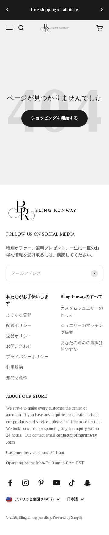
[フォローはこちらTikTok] (72, 483)
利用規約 (14, 367)
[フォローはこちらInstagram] (25, 483)
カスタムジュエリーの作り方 (82, 311)
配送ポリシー (18, 325)
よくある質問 (18, 315)
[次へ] (102, 10)
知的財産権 (16, 377)
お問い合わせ (18, 346)
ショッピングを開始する (54, 118)
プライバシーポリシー (27, 356)
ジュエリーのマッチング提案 (82, 328)
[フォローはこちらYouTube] (56, 483)
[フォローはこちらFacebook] (10, 483)
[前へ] (7, 10)
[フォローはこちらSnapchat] (87, 483)
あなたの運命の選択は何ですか (82, 346)
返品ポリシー (18, 336)
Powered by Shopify (68, 517)
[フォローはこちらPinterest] (41, 483)
